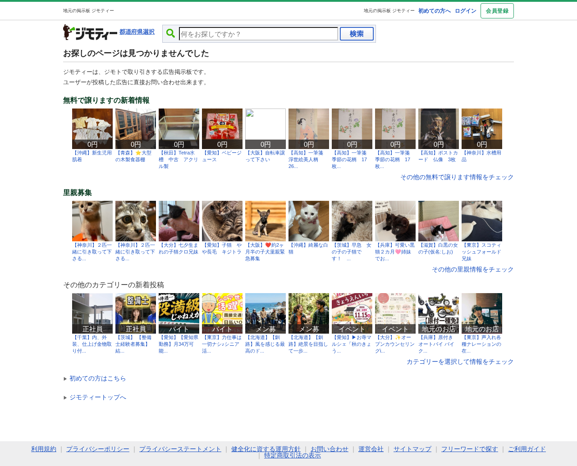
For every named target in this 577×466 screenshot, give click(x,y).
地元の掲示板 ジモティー (389, 10)
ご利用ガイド (527, 448)
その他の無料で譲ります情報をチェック (457, 177)
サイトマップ (412, 448)
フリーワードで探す (469, 448)
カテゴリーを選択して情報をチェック (460, 361)
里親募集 (77, 192)
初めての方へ (434, 11)
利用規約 (43, 448)
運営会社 (371, 448)
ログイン (465, 11)
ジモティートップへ (94, 397)
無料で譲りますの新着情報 (106, 100)
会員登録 (497, 11)
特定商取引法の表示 (292, 455)
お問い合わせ (329, 448)
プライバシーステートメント (180, 448)
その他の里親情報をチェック (473, 269)
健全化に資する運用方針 (266, 448)
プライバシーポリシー (97, 448)
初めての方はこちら (94, 378)
